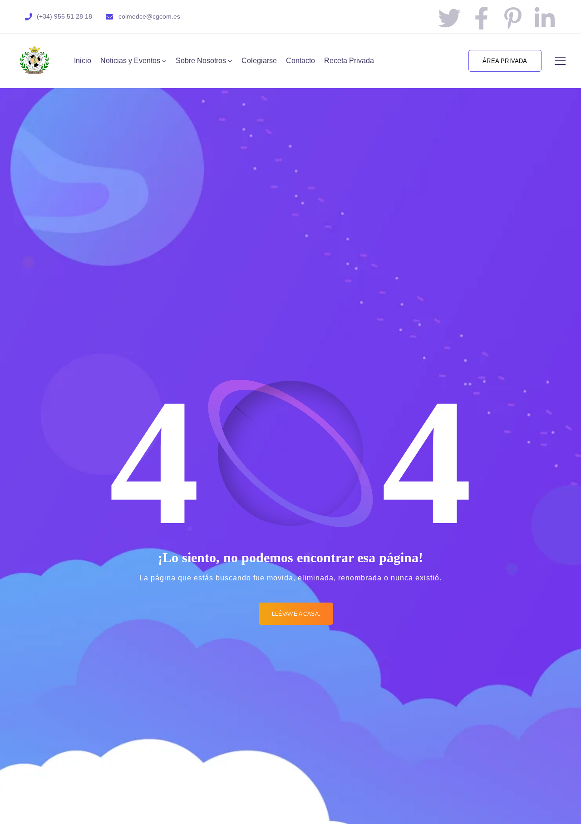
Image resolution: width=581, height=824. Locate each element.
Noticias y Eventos (130, 60)
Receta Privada (349, 60)
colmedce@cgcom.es (149, 16)
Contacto (300, 60)
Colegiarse (259, 60)
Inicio (82, 60)
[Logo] (34, 61)
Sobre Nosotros (201, 60)
